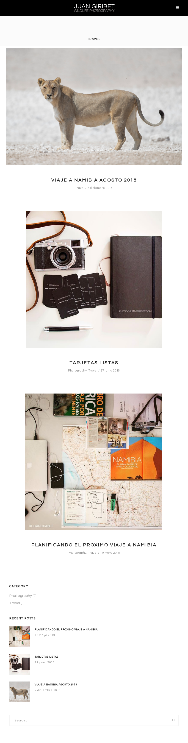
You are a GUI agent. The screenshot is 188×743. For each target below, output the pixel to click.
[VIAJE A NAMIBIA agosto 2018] (94, 106)
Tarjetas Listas (94, 362)
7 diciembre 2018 (100, 188)
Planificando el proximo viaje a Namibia (94, 545)
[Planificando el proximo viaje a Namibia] (94, 462)
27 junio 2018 (110, 370)
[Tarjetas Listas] (94, 279)
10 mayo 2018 (110, 552)
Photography (77, 370)
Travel (79, 188)
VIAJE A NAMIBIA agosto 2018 (94, 180)
